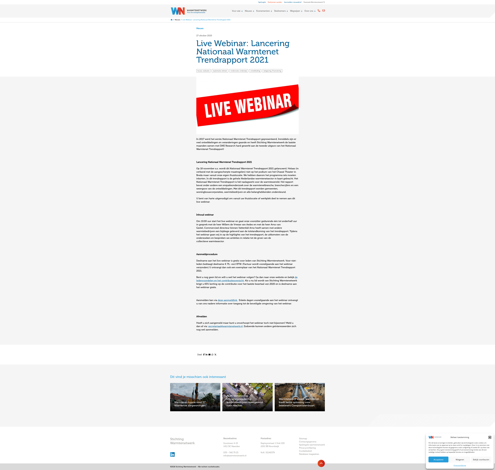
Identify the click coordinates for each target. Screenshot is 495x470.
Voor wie (236, 11)
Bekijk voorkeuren (481, 459)
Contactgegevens (307, 441)
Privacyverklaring (460, 465)
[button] (490, 437)
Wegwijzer (295, 11)
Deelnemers (280, 11)
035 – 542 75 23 (231, 452)
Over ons (308, 11)
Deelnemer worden (275, 2)
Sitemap (303, 438)
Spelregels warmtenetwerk (312, 445)
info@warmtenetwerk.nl (234, 455)
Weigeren (460, 459)
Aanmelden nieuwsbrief (293, 2)
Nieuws (248, 11)
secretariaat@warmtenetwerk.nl (225, 326)
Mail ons (323, 11)
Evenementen (263, 11)
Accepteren (438, 459)
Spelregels (262, 2)
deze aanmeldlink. (228, 300)
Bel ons (319, 11)
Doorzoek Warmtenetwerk (313, 2)
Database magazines (309, 454)
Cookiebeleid (305, 451)
